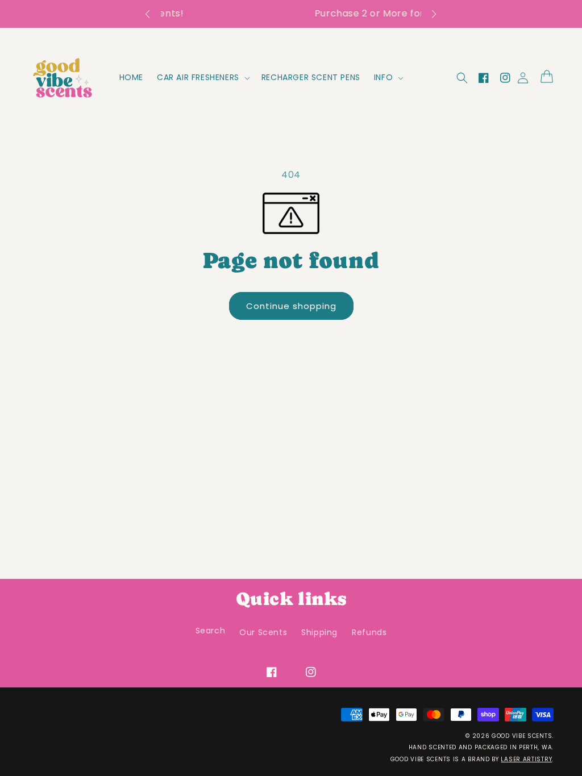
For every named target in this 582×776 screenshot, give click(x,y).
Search (211, 630)
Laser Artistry (526, 759)
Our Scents (263, 632)
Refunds (369, 632)
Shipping (319, 632)
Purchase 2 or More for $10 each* (302, 13)
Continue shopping (295, 305)
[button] (153, 14)
